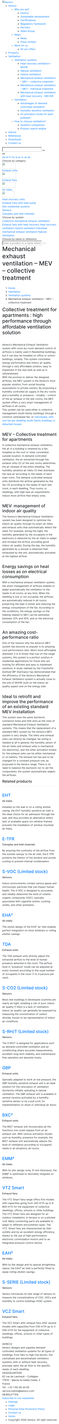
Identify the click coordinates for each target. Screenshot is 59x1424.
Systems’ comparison (32, 124)
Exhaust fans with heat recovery (21, 224)
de (4, 157)
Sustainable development (34, 16)
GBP (6, 1067)
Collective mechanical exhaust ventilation (26, 220)
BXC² (7, 1115)
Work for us (21, 45)
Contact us (14, 142)
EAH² (7, 1253)
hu (13, 157)
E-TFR (8, 838)
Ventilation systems (25, 59)
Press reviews (28, 41)
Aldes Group (27, 31)
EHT (6, 795)
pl (19, 157)
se (26, 157)
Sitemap (13, 1401)
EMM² (8, 1158)
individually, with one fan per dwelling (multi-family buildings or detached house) (28, 420)
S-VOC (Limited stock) (25, 871)
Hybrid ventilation (30, 74)
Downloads (14, 139)
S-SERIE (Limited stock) (26, 1282)
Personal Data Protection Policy (26, 1408)
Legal (11, 1405)
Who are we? (21, 9)
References (14, 135)
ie (16, 157)
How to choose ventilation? (30, 121)
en (7, 157)
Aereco (12, 5)
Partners (25, 27)
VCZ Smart (13, 1311)
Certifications (28, 20)
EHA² (7, 915)
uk (29, 157)
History (24, 12)
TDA (6, 944)
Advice (12, 132)
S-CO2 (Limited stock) (25, 987)
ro (22, 157)
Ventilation (14, 56)
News (17, 34)
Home (11, 1416)
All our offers (27, 49)
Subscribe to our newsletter (18, 1398)
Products (13, 52)
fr (10, 157)
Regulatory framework (33, 23)
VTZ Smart (13, 1187)
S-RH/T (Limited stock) (25, 1031)
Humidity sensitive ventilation (37, 110)
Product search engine (33, 128)
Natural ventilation (30, 70)
